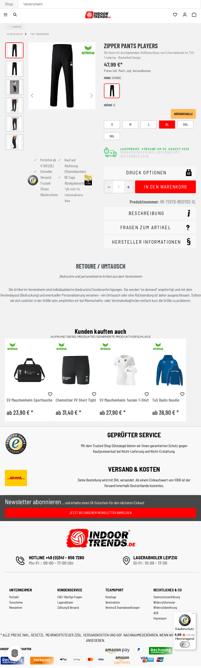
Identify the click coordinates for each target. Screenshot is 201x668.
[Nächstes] (91, 95)
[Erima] (88, 50)
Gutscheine (16, 602)
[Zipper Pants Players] (61, 75)
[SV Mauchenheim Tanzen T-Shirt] (124, 370)
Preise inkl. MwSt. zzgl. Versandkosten (127, 71)
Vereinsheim (33, 4)
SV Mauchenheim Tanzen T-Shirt (124, 400)
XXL (185, 124)
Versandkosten (96, 635)
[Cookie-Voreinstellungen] (14, 653)
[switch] (185, 644)
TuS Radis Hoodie (165, 400)
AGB (155, 613)
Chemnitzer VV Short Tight (76, 400)
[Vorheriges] (32, 95)
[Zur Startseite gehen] (97, 14)
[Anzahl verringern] (108, 186)
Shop (9, 4)
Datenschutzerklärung (166, 597)
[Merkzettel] (176, 15)
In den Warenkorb (165, 187)
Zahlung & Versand (68, 607)
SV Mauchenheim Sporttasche (29, 400)
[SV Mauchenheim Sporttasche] (29, 370)
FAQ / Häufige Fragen (69, 597)
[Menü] (6, 15)
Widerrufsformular (164, 602)
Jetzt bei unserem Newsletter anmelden (100, 513)
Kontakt (14, 597)
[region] (50, 96)
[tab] (150, 213)
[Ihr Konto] (185, 15)
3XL (112, 136)
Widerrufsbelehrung (165, 607)
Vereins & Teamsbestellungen (122, 607)
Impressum (159, 618)
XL (167, 124)
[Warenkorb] (195, 15)
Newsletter (15, 607)
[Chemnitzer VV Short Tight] (76, 370)
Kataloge (110, 597)
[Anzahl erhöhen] (128, 186)
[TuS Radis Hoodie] (168, 370)
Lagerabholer (65, 602)
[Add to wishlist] (50, 393)
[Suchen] (16, 15)
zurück (17, 26)
